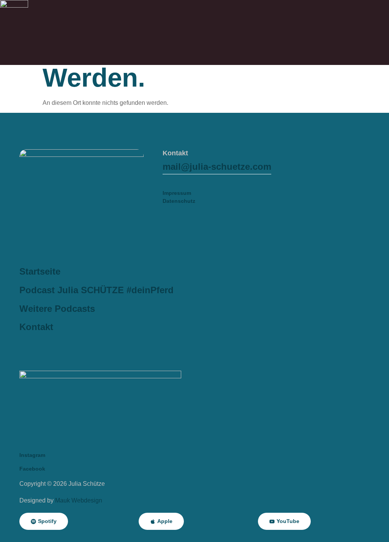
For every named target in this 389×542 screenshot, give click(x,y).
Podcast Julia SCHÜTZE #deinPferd (96, 290)
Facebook (32, 469)
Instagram (32, 455)
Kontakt (36, 327)
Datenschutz (179, 201)
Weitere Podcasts (57, 308)
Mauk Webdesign (78, 500)
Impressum (177, 193)
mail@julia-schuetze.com (217, 166)
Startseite (39, 271)
